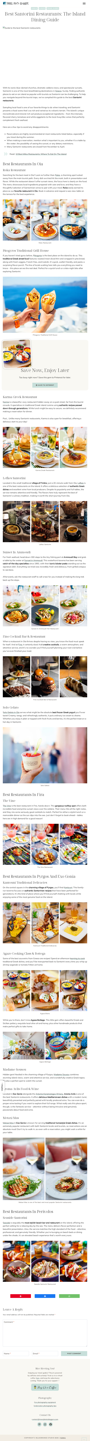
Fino (20, 644)
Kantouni (68, 887)
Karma (6, 402)
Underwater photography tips (45, 1406)
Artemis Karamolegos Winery (49, 1094)
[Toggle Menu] (84, 3)
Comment (9, 1322)
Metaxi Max (8, 1123)
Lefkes (81, 483)
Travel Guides (53, 8)
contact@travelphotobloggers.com (45, 1419)
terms (63, 1438)
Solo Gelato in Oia (11, 712)
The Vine (7, 805)
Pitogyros (37, 255)
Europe (42, 8)
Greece (34, 8)
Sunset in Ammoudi (33, 560)
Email (36, 1353)
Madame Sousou (61, 1074)
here (37, 1378)
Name (7, 1353)
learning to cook (77, 958)
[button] (2, 1087)
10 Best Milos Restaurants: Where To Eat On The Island (41, 154)
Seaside (6, 1222)
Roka (57, 175)
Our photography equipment (45, 1402)
